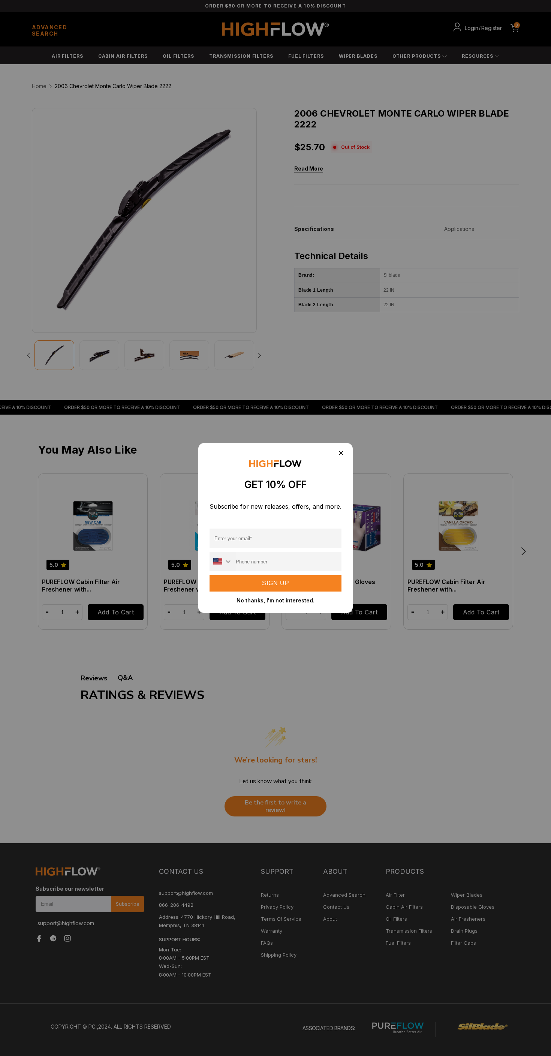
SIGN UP (275, 583)
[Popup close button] (340, 453)
